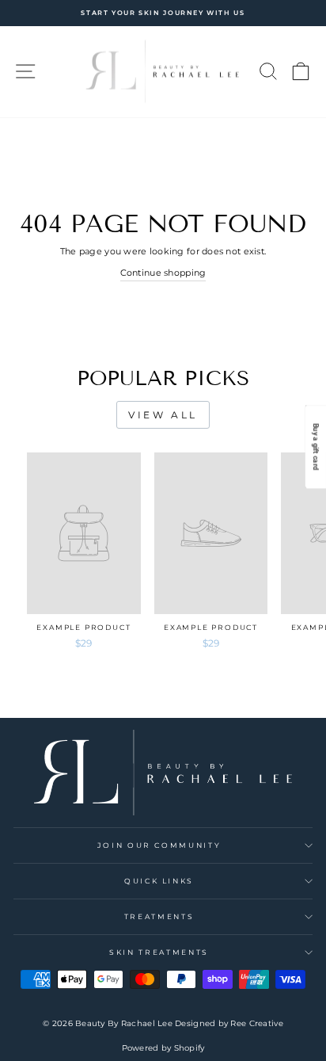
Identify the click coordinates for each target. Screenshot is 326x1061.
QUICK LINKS (159, 880)
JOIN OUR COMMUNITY (159, 845)
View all (163, 415)
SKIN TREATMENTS (159, 952)
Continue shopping (163, 272)
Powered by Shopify (163, 1048)
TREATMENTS (159, 916)
